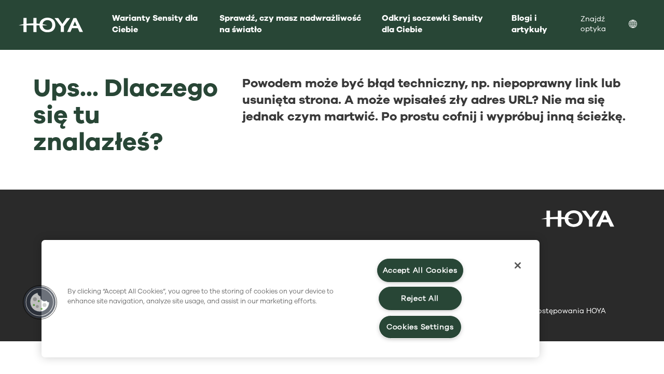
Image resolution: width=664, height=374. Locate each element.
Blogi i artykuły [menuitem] (529, 23)
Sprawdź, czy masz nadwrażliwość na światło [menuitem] (290, 23)
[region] (291, 298)
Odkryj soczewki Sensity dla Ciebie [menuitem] (432, 23)
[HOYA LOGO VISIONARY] (51, 25)
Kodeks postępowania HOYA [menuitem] (555, 311)
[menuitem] (641, 25)
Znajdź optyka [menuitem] (593, 24)
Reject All (420, 298)
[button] (40, 302)
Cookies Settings (420, 327)
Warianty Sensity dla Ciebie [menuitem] (155, 23)
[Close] (517, 265)
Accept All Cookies (420, 270)
